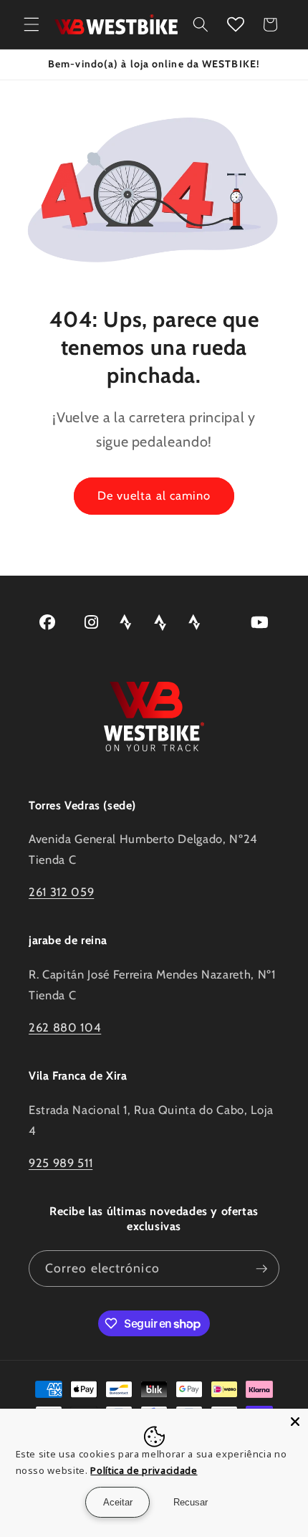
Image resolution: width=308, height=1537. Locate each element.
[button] (31, 24)
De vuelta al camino (154, 495)
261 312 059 (61, 892)
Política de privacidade (143, 1470)
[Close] (295, 1421)
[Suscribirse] (261, 1269)
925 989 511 (60, 1163)
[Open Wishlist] (235, 24)
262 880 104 (65, 1027)
